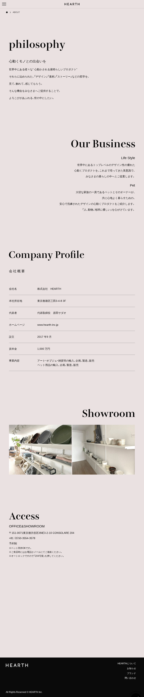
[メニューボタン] (4, 4)
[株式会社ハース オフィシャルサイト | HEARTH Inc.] (72, 4)
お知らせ (131, 668)
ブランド (131, 673)
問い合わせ (130, 678)
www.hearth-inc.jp (47, 324)
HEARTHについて (127, 663)
